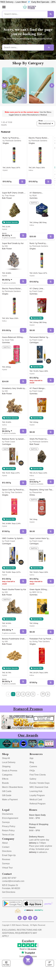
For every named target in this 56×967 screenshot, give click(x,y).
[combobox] (7, 234)
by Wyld (33, 195)
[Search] (51, 14)
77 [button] (43, 694)
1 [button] (13, 694)
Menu (41, 121)
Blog (32, 762)
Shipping (6, 766)
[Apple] (20, 918)
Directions (6, 851)
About (5, 843)
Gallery (33, 779)
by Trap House (8, 195)
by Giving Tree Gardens (12, 492)
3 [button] (23, 694)
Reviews (6, 859)
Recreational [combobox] (45, 123)
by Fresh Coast (36, 291)
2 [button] (18, 694)
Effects (5, 779)
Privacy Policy (8, 826)
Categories (7, 775)
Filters (6, 965)
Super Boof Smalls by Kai (12, 243)
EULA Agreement (10, 818)
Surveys (6, 822)
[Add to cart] (22, 181)
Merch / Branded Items (12, 787)
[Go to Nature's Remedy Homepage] (29, 7)
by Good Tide (8, 340)
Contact (5, 847)
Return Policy (8, 830)
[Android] (25, 918)
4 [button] (28, 694)
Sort (50, 965)
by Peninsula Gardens (12, 140)
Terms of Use (8, 835)
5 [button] (33, 694)
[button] (4, 7)
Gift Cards (6, 791)
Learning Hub (36, 791)
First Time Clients (38, 775)
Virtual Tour (7, 868)
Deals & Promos (9, 770)
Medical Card (36, 799)
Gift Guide (6, 795)
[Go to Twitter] (35, 918)
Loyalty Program (37, 795)
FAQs (32, 770)
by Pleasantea (36, 492)
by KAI (5, 246)
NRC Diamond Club (39, 787)
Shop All (6, 758)
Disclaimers (7, 814)
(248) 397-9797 (9, 878)
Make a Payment (10, 799)
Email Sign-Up (9, 855)
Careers (33, 766)
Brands (5, 783)
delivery (32, 843)
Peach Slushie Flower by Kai (14, 589)
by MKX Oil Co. (36, 592)
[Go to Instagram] (30, 918)
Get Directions (8, 892)
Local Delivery (8, 762)
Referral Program (37, 804)
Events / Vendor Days (39, 783)
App (31, 758)
